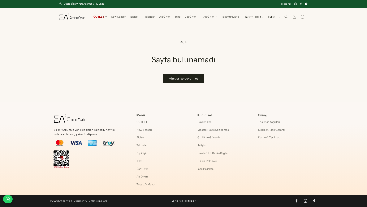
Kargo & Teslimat (268, 137)
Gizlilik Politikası (207, 161)
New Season (144, 129)
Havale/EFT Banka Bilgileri (213, 153)
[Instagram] (295, 3)
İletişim (201, 145)
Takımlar (141, 145)
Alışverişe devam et (183, 78)
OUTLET (141, 122)
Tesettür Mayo (145, 184)
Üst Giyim (142, 169)
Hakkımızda (204, 122)
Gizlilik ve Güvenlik (208, 137)
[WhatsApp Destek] (8, 199)
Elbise (140, 137)
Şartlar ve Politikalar (183, 200)
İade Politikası (205, 169)
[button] (100, 16)
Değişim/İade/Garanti (271, 129)
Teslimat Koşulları (269, 122)
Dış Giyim (142, 153)
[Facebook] (306, 3)
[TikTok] (300, 3)
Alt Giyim (142, 176)
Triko (139, 161)
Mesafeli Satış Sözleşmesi (213, 129)
